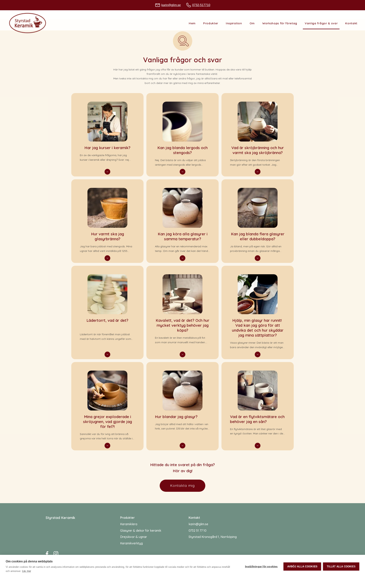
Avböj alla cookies (302, 566)
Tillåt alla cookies (341, 566)
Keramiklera (128, 524)
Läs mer (26, 571)
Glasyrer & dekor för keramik (140, 530)
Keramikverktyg (131, 543)
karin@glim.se (171, 5)
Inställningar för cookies (261, 566)
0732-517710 (201, 5)
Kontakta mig (182, 485)
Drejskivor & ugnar (133, 537)
